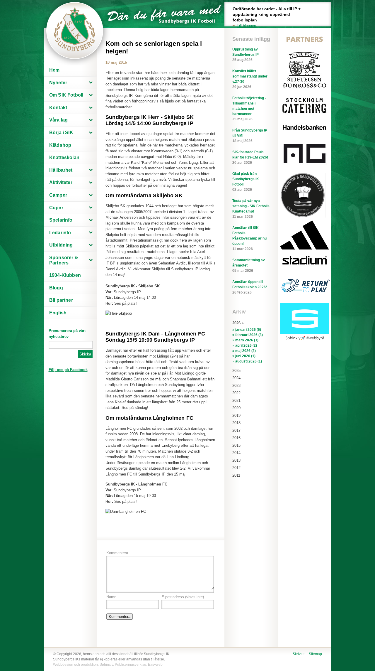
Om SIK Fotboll (66, 94)
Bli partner (61, 300)
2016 (236, 438)
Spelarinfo (61, 220)
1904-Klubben (65, 275)
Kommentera (117, 553)
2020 (236, 408)
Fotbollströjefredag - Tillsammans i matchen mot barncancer (249, 108)
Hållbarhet (61, 170)
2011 (236, 475)
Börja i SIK (61, 132)
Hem (54, 70)
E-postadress (182, 597)
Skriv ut (298, 654)
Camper (58, 195)
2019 (236, 415)
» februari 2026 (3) (247, 335)
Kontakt (58, 107)
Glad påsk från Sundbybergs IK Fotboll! (245, 182)
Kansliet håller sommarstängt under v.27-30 (249, 79)
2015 (236, 445)
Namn (111, 597)
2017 (236, 430)
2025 (236, 370)
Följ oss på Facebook (68, 369)
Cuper (56, 207)
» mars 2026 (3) (245, 340)
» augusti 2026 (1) (247, 361)
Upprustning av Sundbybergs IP (245, 54)
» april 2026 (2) (244, 345)
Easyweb (155, 664)
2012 (236, 468)
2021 (236, 400)
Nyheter (58, 82)
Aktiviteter (60, 182)
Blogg (56, 287)
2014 (236, 453)
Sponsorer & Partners (63, 260)
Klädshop (60, 145)
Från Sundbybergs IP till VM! (249, 135)
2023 (236, 385)
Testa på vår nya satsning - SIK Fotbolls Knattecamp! (251, 209)
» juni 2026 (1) (243, 356)
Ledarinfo (60, 232)
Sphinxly (106, 664)
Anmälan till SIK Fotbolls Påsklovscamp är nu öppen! (249, 238)
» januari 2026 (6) (246, 330)
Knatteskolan (64, 157)
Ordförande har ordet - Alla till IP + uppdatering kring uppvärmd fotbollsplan (267, 17)
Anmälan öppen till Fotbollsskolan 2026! (249, 287)
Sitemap (315, 654)
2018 (236, 423)
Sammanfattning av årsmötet (248, 265)
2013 (236, 460)
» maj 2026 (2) (244, 351)
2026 (236, 323)
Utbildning (61, 244)
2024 (236, 378)
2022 (236, 393)
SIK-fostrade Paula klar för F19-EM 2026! (250, 157)
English (58, 312)
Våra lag (58, 119)
